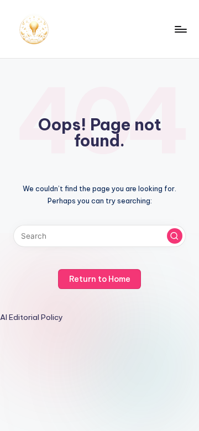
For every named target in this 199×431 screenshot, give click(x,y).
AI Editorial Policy (31, 317)
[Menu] (180, 29)
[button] (174, 236)
